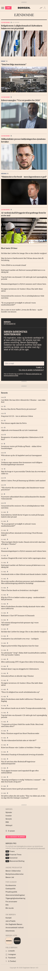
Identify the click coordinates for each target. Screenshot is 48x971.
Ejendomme (5, 22)
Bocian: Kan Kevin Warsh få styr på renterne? (18, 409)
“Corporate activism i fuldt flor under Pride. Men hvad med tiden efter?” (22, 725)
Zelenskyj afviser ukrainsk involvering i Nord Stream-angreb (22, 534)
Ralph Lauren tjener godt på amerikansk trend (19, 788)
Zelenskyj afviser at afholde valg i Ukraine (17, 676)
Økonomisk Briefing (15, 861)
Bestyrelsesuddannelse (14, 874)
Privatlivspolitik (11, 892)
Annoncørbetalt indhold (15, 927)
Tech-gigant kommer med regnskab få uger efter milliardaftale (20, 771)
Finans (10, 851)
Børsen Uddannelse (13, 871)
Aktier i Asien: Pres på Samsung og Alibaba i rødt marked (23, 480)
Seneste (9, 819)
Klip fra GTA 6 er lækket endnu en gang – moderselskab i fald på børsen (23, 598)
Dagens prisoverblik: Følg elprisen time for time (20, 645)
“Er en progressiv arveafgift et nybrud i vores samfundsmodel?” (18, 303)
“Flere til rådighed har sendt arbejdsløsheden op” (20, 692)
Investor (9, 816)
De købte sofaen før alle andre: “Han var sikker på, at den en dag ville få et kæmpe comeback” (23, 796)
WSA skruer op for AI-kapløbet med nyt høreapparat (21, 455)
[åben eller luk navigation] (3, 7)
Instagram (12, 954)
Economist (11, 858)
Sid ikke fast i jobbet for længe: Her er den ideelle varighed (24, 253)
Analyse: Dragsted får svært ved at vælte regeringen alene (23, 558)
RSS (7, 822)
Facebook (12, 958)
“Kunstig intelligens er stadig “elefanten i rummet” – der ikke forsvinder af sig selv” (23, 780)
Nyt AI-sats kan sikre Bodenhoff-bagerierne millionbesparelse (18, 762)
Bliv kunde (10, 908)
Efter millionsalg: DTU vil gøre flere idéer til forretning (22, 661)
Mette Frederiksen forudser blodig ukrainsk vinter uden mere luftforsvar (23, 607)
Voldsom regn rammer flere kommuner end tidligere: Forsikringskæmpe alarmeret (22, 463)
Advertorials (10, 931)
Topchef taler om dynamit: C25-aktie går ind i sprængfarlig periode (24, 278)
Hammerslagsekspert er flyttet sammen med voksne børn (23, 284)
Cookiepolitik (10, 889)
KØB (8, 8)
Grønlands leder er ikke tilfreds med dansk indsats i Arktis (24, 574)
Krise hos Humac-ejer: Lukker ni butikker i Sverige (21, 747)
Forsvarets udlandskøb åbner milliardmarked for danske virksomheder (23, 497)
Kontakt (8, 918)
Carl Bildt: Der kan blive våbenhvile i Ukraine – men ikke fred (23, 401)
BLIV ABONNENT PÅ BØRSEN (16, 837)
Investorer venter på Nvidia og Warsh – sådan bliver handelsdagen (21, 447)
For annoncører (11, 901)
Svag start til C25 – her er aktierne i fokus (17, 416)
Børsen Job (10, 877)
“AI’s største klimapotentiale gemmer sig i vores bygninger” (20, 623)
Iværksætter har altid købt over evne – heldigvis (20, 638)
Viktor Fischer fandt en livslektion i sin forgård (19, 590)
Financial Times (13, 854)
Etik (7, 905)
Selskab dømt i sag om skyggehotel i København (20, 669)
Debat (3, 61)
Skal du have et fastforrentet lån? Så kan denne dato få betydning (22, 259)
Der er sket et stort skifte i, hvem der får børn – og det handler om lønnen (21, 310)
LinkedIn (11, 951)
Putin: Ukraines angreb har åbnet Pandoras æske (20, 733)
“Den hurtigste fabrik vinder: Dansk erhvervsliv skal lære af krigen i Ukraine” (23, 543)
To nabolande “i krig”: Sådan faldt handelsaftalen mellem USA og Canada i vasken (23, 653)
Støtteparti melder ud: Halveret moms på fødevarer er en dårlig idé (23, 271)
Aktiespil (9, 825)
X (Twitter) (12, 961)
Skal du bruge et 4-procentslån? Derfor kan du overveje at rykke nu (23, 472)
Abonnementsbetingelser (15, 895)
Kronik (4, 174)
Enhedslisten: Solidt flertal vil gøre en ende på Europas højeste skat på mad (22, 515)
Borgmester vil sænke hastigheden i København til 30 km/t (22, 438)
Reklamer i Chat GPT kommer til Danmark (17, 615)
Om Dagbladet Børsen (14, 924)
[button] (45, 8)
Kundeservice (11, 885)
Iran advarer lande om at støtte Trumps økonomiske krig (23, 708)
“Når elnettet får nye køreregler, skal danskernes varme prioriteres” (22, 488)
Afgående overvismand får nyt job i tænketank (19, 430)
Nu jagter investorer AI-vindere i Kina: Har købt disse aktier (22, 289)
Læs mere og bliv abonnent (36, 848)
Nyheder (9, 812)
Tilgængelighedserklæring (15, 898)
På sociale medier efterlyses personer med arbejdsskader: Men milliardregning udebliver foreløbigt (23, 582)
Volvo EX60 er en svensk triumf (13, 265)
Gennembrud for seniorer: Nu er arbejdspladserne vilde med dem (22, 296)
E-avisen (11, 831)
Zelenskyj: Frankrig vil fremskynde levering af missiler (22, 754)
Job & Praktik (10, 921)
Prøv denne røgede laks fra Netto (14, 423)
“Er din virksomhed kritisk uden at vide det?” (19, 740)
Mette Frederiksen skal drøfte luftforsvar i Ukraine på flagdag (22, 700)
